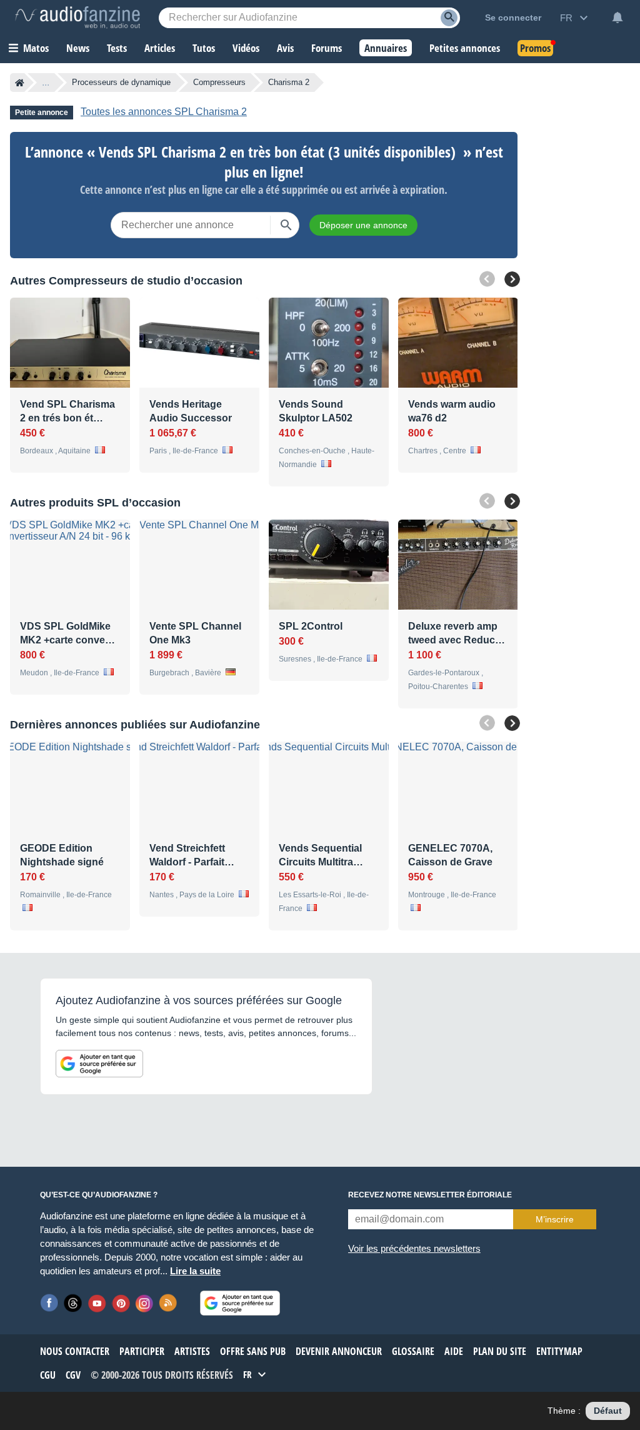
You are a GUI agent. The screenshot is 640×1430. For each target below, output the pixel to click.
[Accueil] (19, 82)
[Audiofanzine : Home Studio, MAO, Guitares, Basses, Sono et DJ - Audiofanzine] (77, 17)
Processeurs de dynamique (121, 82)
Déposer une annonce (363, 225)
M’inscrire (555, 1219)
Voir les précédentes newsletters (414, 1248)
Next (512, 279)
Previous (487, 279)
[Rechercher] (286, 225)
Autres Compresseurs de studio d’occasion (126, 280)
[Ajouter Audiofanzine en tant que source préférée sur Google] (99, 1063)
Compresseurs (219, 82)
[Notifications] (617, 17)
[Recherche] (449, 17)
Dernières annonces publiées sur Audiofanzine (135, 724)
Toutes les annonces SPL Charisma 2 (164, 111)
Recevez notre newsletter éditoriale (430, 1195)
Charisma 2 (288, 82)
